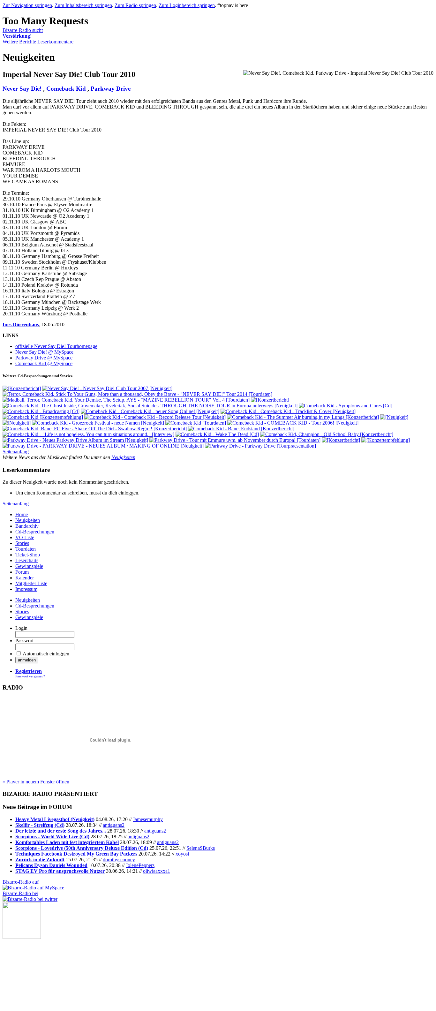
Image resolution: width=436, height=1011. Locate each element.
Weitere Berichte (19, 41)
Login (21, 628)
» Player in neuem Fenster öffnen (36, 781)
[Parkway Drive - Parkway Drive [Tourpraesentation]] (260, 446)
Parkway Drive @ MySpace (43, 357)
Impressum (26, 589)
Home (21, 514)
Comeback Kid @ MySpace (43, 363)
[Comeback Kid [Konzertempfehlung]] (43, 417)
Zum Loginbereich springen (187, 5)
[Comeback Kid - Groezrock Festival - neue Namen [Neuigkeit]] (98, 423)
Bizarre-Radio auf (21, 882)
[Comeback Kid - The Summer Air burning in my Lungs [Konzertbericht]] (303, 417)
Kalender (24, 577)
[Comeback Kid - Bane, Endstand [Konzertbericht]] (241, 428)
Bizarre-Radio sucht (23, 33)
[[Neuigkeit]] (394, 417)
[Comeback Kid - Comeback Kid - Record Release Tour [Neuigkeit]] (155, 417)
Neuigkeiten (123, 457)
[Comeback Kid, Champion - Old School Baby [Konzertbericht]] (326, 434)
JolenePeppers (140, 865)
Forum (22, 572)
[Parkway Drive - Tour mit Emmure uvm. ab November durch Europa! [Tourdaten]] (234, 440)
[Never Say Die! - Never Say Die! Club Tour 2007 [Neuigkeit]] (107, 388)
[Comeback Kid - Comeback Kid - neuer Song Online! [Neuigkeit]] (150, 411)
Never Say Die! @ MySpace (44, 352)
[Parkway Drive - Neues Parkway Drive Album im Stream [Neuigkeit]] (75, 440)
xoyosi (182, 853)
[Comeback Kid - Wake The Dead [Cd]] (217, 434)
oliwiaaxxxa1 (156, 871)
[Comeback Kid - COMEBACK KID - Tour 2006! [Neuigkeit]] (292, 423)
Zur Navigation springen (27, 5)
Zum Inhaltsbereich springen (83, 5)
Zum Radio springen (135, 5)
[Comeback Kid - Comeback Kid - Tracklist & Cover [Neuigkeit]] (288, 411)
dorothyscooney (119, 859)
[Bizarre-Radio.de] (22, 937)
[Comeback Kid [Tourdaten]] (195, 423)
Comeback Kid (66, 88)
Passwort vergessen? (30, 676)
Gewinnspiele (29, 566)
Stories (22, 543)
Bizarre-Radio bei (20, 893)
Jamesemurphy (148, 819)
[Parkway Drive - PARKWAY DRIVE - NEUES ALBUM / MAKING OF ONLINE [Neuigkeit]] (103, 446)
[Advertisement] (34, 971)
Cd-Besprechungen (34, 531)
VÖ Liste (24, 537)
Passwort (24, 640)
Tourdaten (25, 549)
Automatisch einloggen (46, 653)
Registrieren (28, 671)
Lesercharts (26, 560)
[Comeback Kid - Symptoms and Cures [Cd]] (345, 405)
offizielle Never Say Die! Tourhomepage (56, 346)
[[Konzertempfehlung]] (385, 440)
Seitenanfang (16, 451)
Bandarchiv (27, 526)
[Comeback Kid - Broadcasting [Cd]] (41, 411)
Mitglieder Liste (31, 583)
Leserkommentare (55, 41)
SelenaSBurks (200, 848)
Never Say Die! (22, 88)
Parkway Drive (111, 88)
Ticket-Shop (27, 554)
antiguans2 (113, 825)
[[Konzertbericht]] (22, 388)
